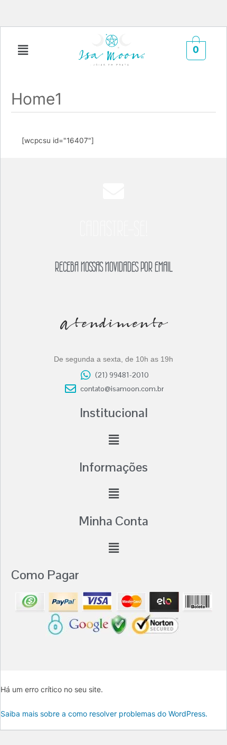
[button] (23, 50)
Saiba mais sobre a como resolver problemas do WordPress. (104, 713)
